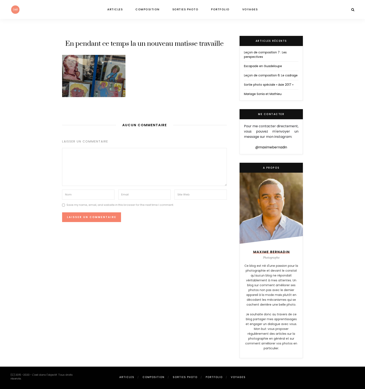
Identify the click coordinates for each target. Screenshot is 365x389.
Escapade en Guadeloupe (263, 66)
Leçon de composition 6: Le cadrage (271, 75)
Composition (147, 9)
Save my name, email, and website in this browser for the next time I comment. (120, 205)
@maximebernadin (271, 147)
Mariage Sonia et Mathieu (263, 94)
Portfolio (220, 9)
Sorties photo (185, 9)
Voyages (250, 9)
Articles (115, 9)
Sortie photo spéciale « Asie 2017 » (268, 85)
